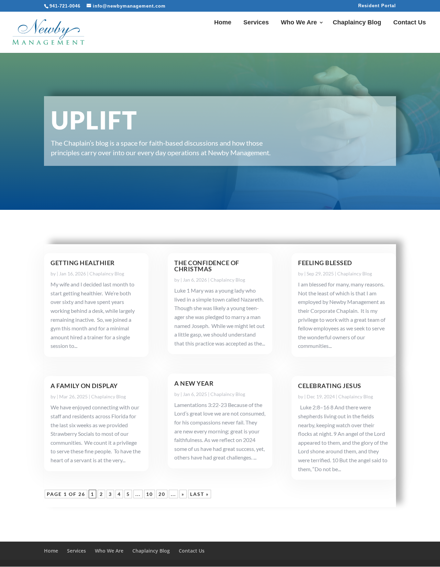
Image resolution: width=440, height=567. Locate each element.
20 (161, 494)
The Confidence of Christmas (206, 266)
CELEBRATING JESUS (329, 385)
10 (149, 494)
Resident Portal (377, 5)
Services (256, 23)
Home (222, 23)
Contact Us (409, 23)
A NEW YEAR (193, 383)
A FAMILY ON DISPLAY (84, 385)
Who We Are (299, 23)
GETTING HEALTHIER (83, 263)
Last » (199, 494)
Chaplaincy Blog (357, 23)
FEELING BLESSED (325, 263)
